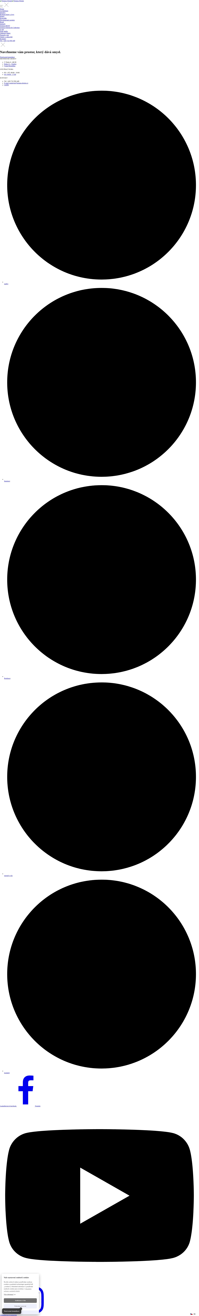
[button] (193, 1314)
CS (194, 1314)
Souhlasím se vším (20, 1300)
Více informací (8, 1294)
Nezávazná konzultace (11, 1311)
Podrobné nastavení (20, 1306)
